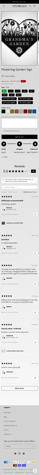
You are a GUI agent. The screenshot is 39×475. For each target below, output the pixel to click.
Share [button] (6, 157)
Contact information (31, 472)
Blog (5, 417)
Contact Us (7, 434)
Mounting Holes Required (11, 131)
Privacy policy (32, 469)
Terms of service (8, 472)
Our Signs (7, 412)
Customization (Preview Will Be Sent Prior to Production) (18, 117)
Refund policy (22, 469)
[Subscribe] (33, 446)
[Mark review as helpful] (35, 214)
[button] (4, 6)
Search (6, 430)
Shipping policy (19, 472)
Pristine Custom (12, 469)
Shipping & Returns (10, 425)
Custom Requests (10, 421)
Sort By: (25, 192)
